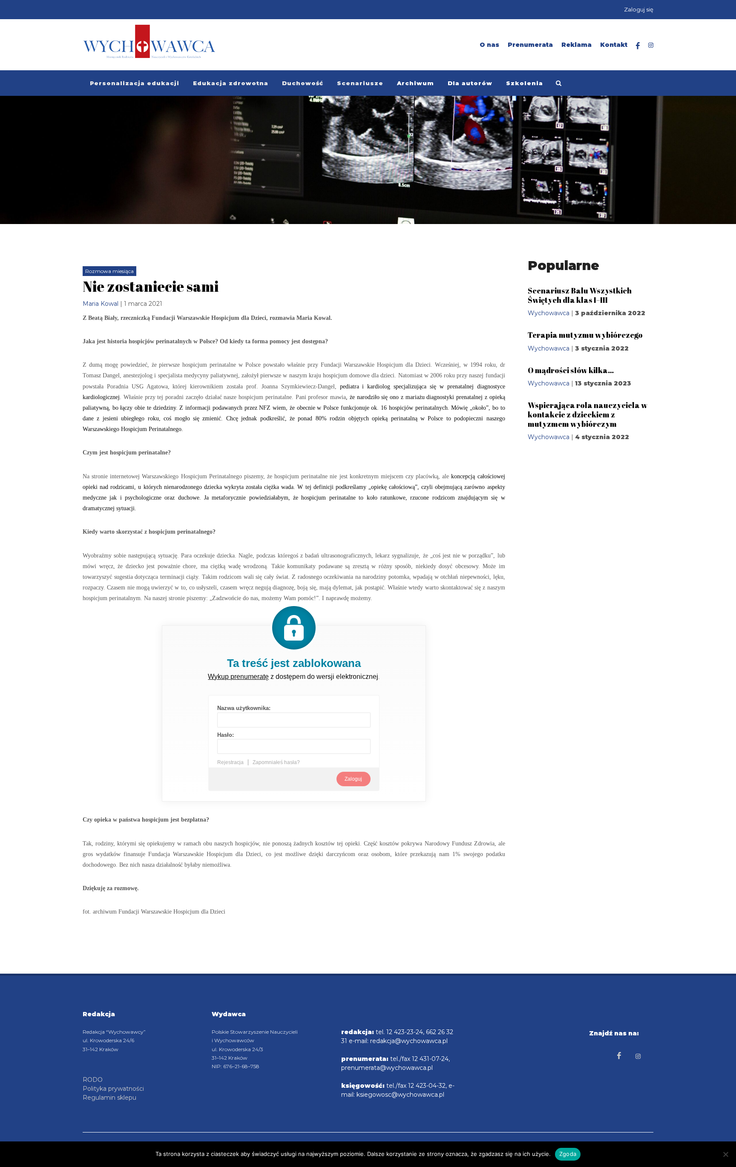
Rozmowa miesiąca (109, 271)
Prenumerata (530, 45)
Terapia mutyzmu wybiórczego (585, 335)
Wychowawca (548, 313)
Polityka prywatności (113, 1088)
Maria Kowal (100, 304)
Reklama (576, 45)
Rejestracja (230, 762)
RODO (93, 1080)
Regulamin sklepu (109, 1097)
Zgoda (567, 1153)
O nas (489, 45)
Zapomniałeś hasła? (276, 762)
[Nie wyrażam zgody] (725, 1154)
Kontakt (613, 45)
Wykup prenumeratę (238, 676)
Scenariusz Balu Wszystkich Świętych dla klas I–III (580, 295)
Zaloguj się (638, 9)
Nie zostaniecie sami (150, 286)
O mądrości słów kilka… (571, 370)
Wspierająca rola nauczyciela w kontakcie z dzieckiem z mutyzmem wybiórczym (587, 414)
